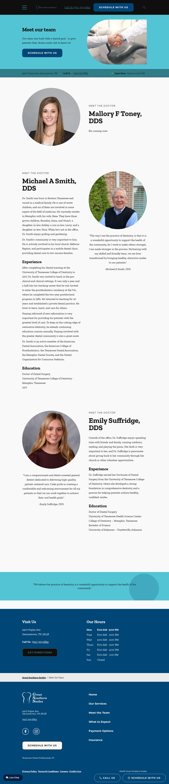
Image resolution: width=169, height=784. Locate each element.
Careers (64, 771)
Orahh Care (75, 771)
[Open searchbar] (144, 7)
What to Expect (100, 721)
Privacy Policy (29, 771)
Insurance (96, 740)
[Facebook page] (25, 731)
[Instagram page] (36, 731)
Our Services (98, 703)
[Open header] (25, 7)
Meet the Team (99, 712)
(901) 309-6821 (80, 73)
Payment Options (101, 730)
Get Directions (40, 652)
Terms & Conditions (48, 771)
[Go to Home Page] (46, 7)
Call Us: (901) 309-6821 (77, 7)
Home (93, 694)
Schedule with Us (113, 7)
